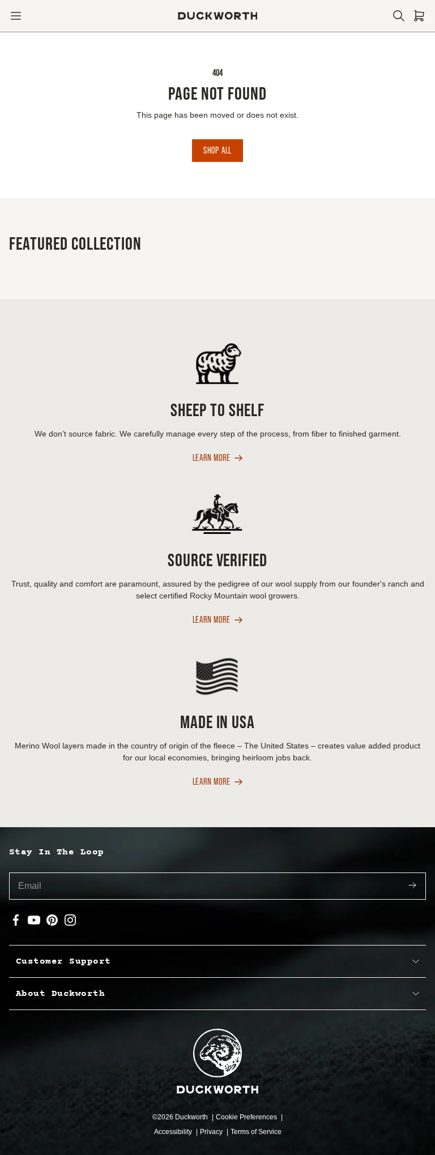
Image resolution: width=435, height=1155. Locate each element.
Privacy (212, 1132)
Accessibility (174, 1132)
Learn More (212, 458)
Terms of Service (256, 1132)
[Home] (218, 16)
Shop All (217, 150)
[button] (16, 16)
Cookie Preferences (247, 1117)
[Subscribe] (412, 886)
